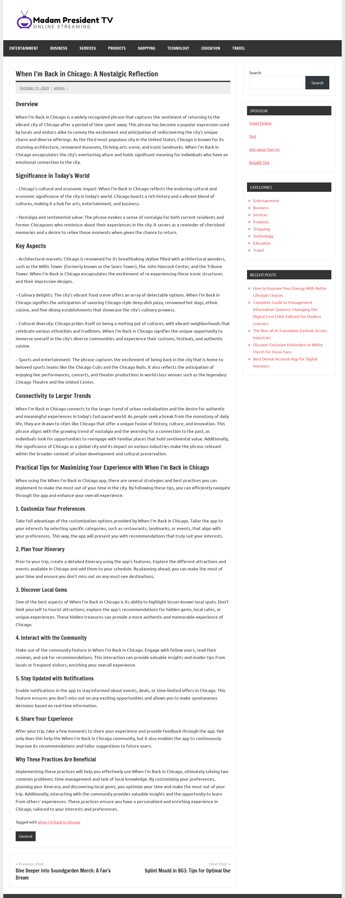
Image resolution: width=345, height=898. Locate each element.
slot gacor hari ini (264, 149)
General (25, 836)
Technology (178, 48)
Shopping (146, 48)
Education (210, 48)
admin (59, 87)
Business (58, 48)
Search (255, 72)
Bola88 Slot (259, 162)
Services (88, 48)
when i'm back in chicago (59, 822)
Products (117, 48)
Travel (238, 48)
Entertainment (23, 48)
